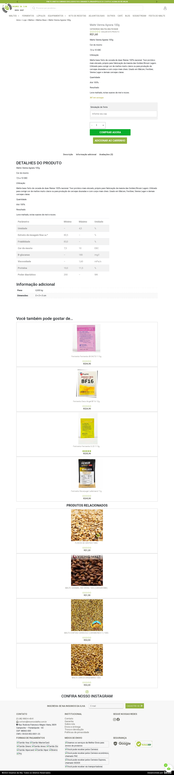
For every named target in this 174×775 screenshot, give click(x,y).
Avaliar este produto (110, 32)
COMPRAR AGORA (110, 132)
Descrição (68, 154)
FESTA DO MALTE (157, 16)
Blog (127, 16)
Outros (111, 16)
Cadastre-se (133, 706)
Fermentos (28, 16)
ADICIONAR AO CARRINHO (110, 140)
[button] (17, 2)
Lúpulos (41, 16)
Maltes (13, 16)
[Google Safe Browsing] (122, 744)
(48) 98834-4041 (26, 718)
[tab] (68, 154)
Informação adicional (86, 154)
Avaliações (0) (106, 154)
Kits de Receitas (77, 16)
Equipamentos (55, 16)
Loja (24, 20)
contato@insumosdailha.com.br (32, 722)
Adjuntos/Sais (97, 16)
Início (18, 20)
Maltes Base (41, 20)
